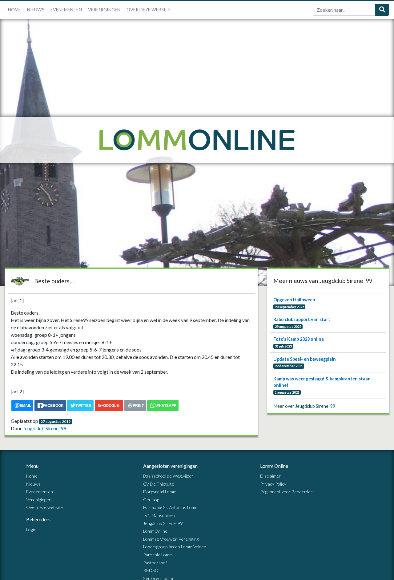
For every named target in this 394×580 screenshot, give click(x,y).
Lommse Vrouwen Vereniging (171, 539)
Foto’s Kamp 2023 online (298, 339)
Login (31, 529)
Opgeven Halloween (294, 299)
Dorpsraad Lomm (159, 491)
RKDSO (151, 570)
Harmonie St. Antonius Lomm (171, 507)
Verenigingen (104, 9)
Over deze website (149, 9)
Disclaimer (270, 476)
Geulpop (151, 499)
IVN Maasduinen (159, 515)
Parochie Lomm (158, 554)
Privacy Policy (273, 484)
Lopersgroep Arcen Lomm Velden (174, 546)
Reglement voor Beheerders (287, 491)
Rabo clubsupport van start (301, 319)
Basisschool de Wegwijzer (168, 476)
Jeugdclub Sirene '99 (44, 428)
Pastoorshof (155, 562)
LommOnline (155, 531)
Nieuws (35, 9)
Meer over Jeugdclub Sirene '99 (304, 406)
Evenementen (66, 9)
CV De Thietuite (158, 484)
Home (14, 9)
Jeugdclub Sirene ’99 (163, 523)
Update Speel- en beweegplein (304, 359)
